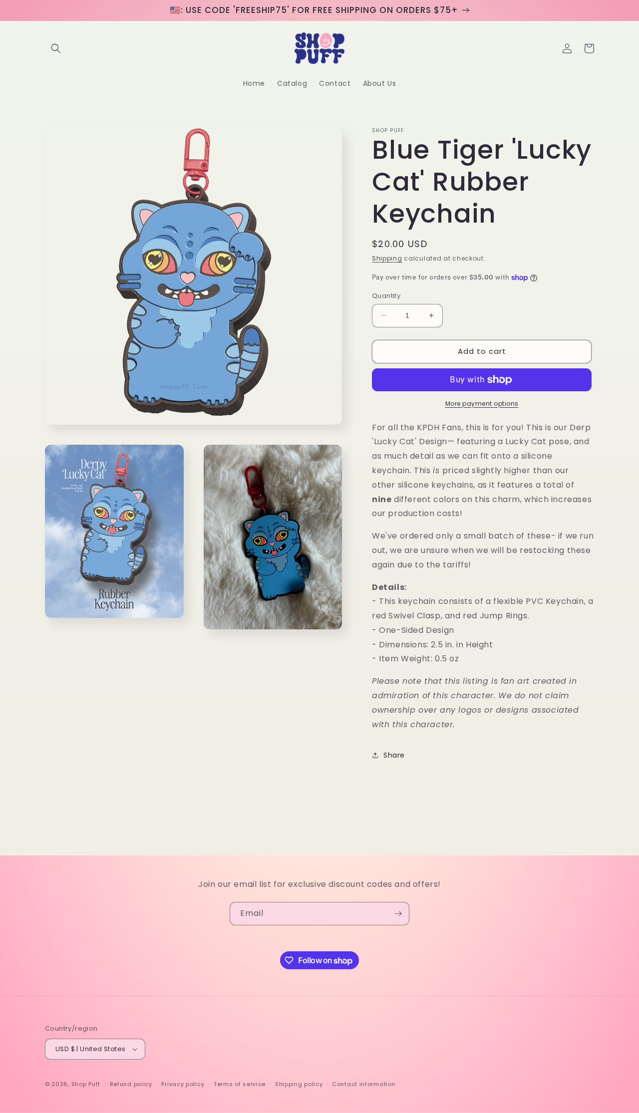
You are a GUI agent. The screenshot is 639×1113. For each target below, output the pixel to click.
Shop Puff (85, 1084)
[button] (56, 48)
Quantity (386, 295)
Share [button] (394, 755)
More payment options (482, 403)
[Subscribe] (398, 913)
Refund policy (131, 1084)
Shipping (387, 258)
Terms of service (240, 1084)
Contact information (363, 1084)
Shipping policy (299, 1084)
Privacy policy (182, 1084)
